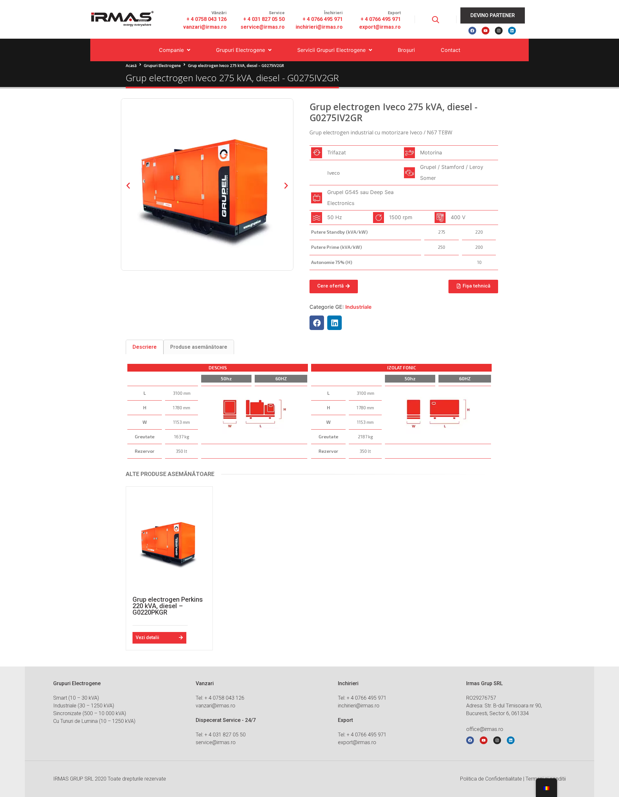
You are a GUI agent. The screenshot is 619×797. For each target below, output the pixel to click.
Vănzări (219, 12)
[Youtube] (485, 30)
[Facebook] (472, 30)
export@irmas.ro (380, 27)
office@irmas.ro (484, 729)
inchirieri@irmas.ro (319, 27)
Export (394, 12)
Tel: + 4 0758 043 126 (220, 698)
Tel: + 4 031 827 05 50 (221, 735)
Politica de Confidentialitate (491, 779)
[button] (128, 185)
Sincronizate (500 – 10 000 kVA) (89, 713)
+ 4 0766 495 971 (322, 19)
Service (277, 12)
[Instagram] (499, 30)
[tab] (144, 347)
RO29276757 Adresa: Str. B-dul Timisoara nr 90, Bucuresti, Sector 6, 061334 (504, 705)
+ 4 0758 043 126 (206, 19)
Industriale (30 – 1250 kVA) (83, 706)
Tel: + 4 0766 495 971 (362, 698)
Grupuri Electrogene (162, 65)
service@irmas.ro (263, 27)
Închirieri (333, 12)
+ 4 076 (369, 19)
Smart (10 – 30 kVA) (76, 698)
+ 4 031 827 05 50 (264, 19)
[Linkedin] (512, 30)
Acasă (131, 65)
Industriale (358, 307)
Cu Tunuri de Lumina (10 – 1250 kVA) (94, 721)
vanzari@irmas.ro (205, 27)
